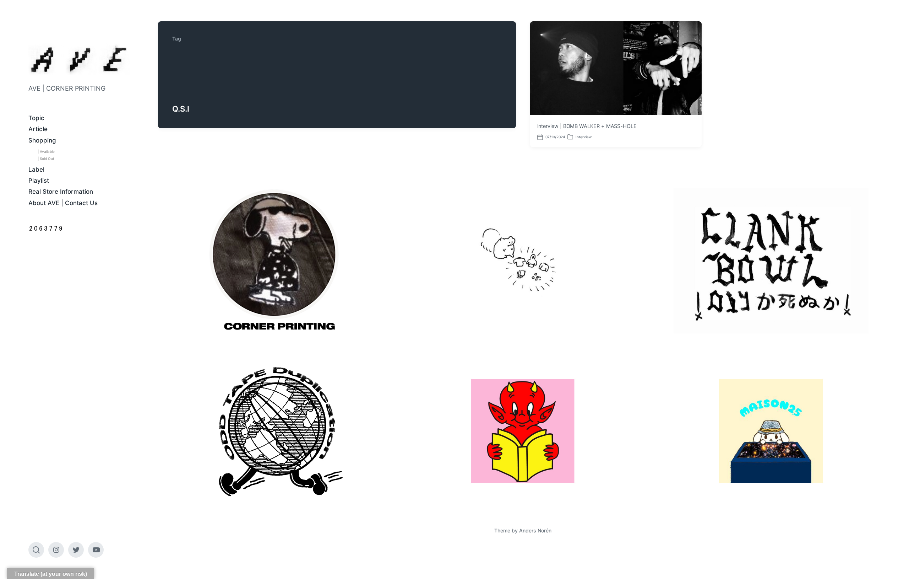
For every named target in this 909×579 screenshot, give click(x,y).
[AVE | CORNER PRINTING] (79, 59)
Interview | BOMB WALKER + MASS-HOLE (587, 126)
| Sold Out (46, 158)
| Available (46, 151)
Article (38, 129)
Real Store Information (60, 191)
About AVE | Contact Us (63, 203)
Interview (584, 137)
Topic (36, 118)
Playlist (38, 180)
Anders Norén (535, 530)
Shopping (42, 140)
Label (36, 169)
